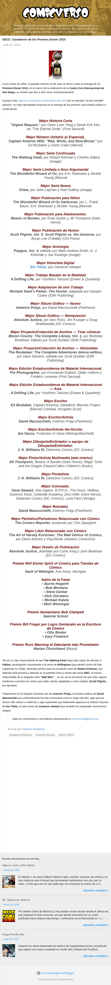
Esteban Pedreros (20, 734)
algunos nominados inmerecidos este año (42, 100)
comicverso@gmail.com (85, 718)
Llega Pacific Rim (13, 934)
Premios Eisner (45, 734)
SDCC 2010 (66, 734)
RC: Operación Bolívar (16, 900)
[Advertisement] (55, 827)
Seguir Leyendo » (96, 890)
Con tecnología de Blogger (57, 973)
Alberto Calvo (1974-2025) (18, 865)
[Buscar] (107, 5)
